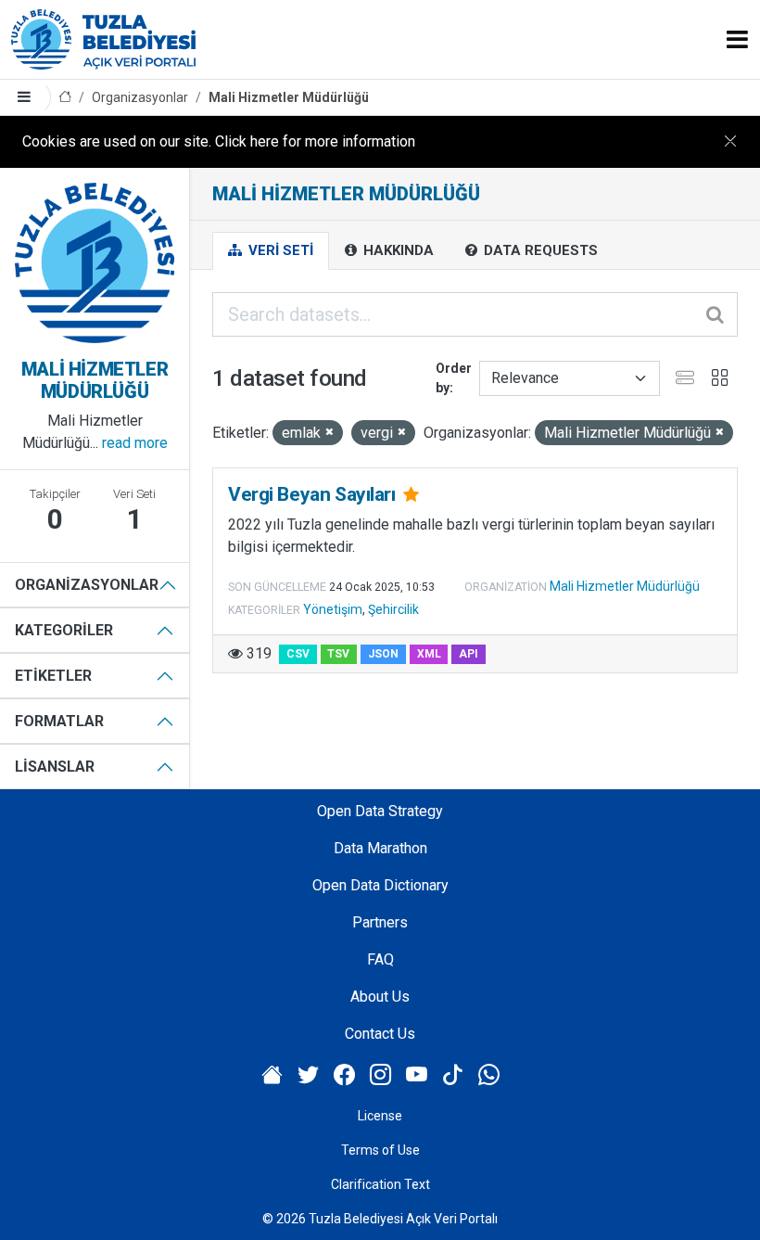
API (468, 653)
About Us (380, 996)
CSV (298, 653)
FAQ (380, 959)
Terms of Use (380, 1150)
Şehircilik (393, 609)
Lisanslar (55, 766)
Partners (380, 922)
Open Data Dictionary (380, 885)
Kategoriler (64, 630)
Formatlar (59, 721)
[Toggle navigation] (737, 39)
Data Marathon (380, 848)
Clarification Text (380, 1184)
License (380, 1115)
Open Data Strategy (380, 811)
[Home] (64, 98)
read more (135, 443)
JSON (383, 653)
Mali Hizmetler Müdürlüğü (289, 97)
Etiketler (53, 675)
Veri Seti (279, 250)
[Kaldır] (329, 433)
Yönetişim (332, 609)
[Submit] (716, 314)
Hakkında (397, 250)
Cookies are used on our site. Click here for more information (218, 141)
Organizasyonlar (140, 97)
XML (429, 653)
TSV (338, 653)
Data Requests (539, 250)
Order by (454, 378)
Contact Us (380, 1033)
